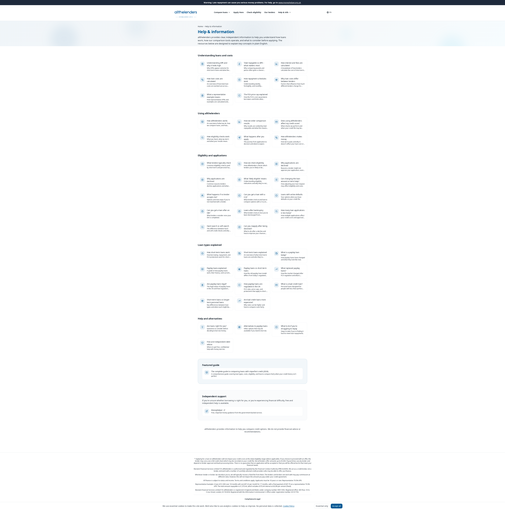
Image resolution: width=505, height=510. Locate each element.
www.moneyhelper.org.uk (289, 2)
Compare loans (221, 12)
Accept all (336, 506)
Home (200, 26)
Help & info (283, 12)
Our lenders (269, 12)
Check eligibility (254, 12)
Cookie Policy (288, 506)
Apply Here (238, 12)
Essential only (322, 506)
